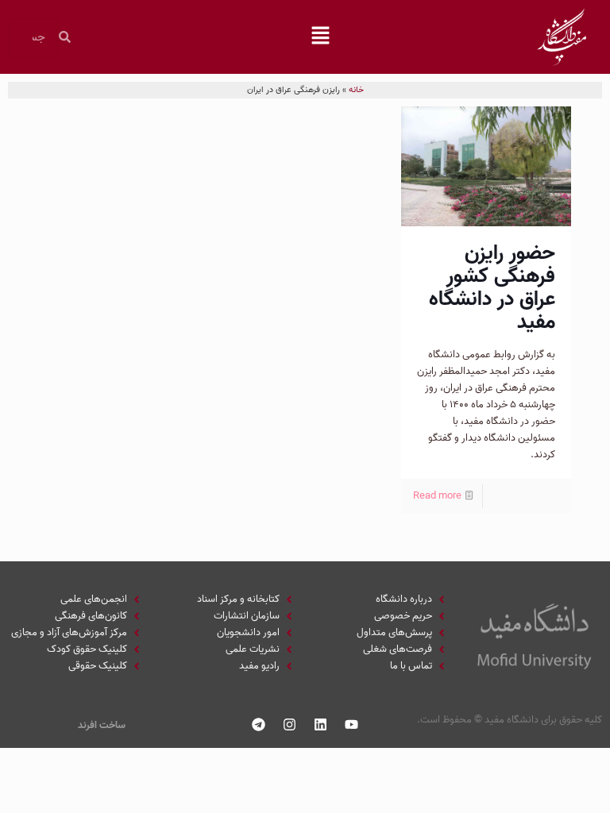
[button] (320, 37)
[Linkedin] (320, 724)
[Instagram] (289, 724)
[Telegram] (258, 724)
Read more (437, 495)
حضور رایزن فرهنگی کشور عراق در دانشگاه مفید (492, 288)
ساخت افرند (101, 725)
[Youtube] (351, 724)
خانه (356, 90)
